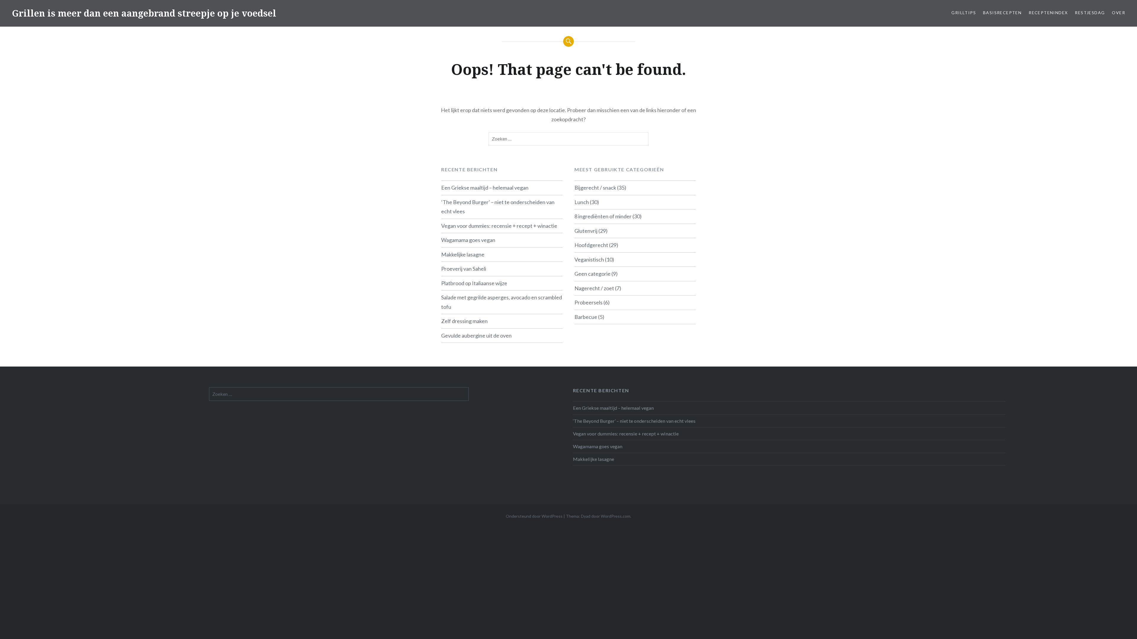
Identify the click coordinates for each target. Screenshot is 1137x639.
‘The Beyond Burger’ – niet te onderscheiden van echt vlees (498, 207)
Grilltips (963, 12)
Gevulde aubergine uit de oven (476, 335)
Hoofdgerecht (591, 245)
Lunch (581, 202)
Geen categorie (592, 273)
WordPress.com (615, 516)
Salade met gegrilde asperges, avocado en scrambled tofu (501, 302)
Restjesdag (1090, 12)
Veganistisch (589, 259)
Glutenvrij (586, 230)
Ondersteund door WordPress (534, 516)
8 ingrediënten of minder (603, 216)
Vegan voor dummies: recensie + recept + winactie (499, 225)
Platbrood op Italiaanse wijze (474, 283)
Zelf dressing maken (464, 321)
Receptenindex (1048, 12)
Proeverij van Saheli (463, 268)
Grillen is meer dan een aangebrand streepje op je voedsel (144, 13)
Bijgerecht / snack (595, 187)
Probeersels (588, 302)
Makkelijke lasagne (462, 254)
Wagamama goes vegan (468, 240)
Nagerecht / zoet (594, 288)
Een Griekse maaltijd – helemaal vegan (485, 187)
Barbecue (585, 317)
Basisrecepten (1002, 12)
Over (1118, 12)
